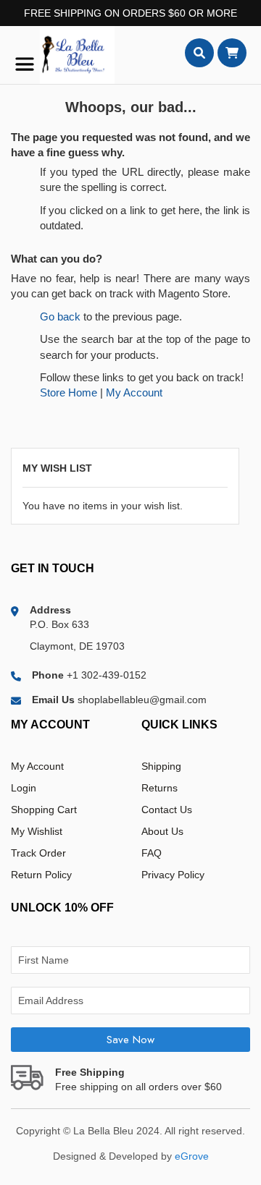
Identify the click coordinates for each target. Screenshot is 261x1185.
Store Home (68, 392)
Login (23, 788)
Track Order (38, 853)
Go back (60, 316)
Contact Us (166, 809)
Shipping (161, 766)
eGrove (192, 1156)
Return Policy (41, 874)
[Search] (199, 52)
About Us (162, 831)
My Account (134, 392)
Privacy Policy (172, 874)
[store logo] (63, 55)
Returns (159, 788)
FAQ (151, 853)
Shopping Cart (44, 809)
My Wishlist (36, 831)
